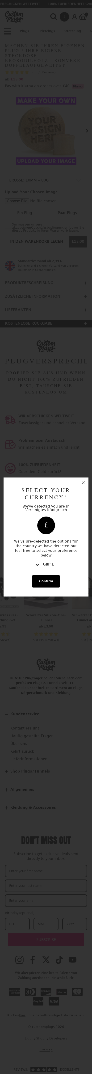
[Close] (83, 482)
